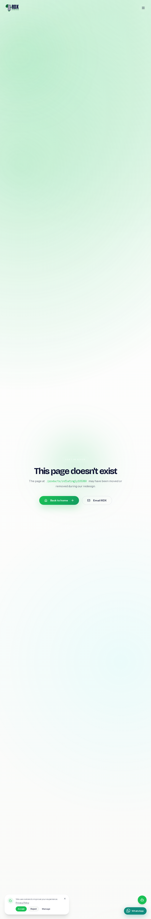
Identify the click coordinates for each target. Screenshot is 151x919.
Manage (46, 909)
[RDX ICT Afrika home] (20, 8)
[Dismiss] (65, 899)
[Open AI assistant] (142, 900)
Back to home (59, 500)
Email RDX (100, 500)
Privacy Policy (22, 902)
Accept (21, 909)
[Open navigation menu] (143, 8)
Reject (34, 909)
